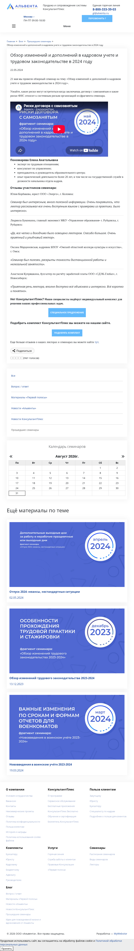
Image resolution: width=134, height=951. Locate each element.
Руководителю (13, 880)
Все (13, 375)
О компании (15, 789)
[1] (11, 358)
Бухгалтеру (95, 806)
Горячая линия (56, 854)
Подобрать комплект (67, 332)
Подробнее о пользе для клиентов (108, 816)
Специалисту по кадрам (102, 811)
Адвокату (11, 874)
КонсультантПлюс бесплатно (63, 811)
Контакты (11, 806)
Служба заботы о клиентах (62, 859)
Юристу (94, 801)
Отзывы (10, 816)
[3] (17, 358)
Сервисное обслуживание (61, 801)
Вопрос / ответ (20, 386)
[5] (22, 358)
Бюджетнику (12, 869)
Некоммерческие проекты (20, 811)
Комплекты (14, 848)
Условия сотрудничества (19, 795)
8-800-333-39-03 (104, 9)
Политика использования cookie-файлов (23, 838)
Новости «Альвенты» (23, 408)
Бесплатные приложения (61, 806)
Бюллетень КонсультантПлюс (63, 821)
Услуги (53, 848)
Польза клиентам (15, 826)
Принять (6, 948)
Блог (9, 887)
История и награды (16, 832)
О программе (55, 795)
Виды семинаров (99, 859)
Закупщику (95, 795)
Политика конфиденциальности (23, 821)
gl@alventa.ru (101, 13)
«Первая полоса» (57, 869)
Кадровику (11, 864)
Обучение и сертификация (62, 816)
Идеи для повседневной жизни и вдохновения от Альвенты (23, 921)
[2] (14, 358)
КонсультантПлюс (61, 789)
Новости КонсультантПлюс (27, 419)
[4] (19, 358)
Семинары (97, 848)
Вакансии (11, 801)
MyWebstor (120, 933)
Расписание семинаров (102, 854)
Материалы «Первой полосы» (29, 397)
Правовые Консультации (61, 864)
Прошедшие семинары (18, 914)
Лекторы (94, 864)
